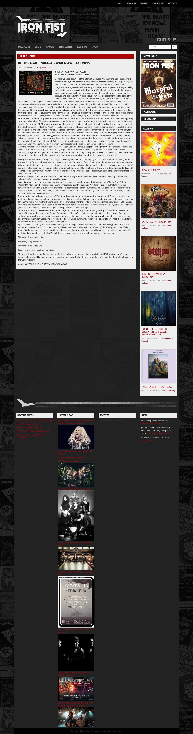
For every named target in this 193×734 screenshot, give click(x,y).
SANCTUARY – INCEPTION (156, 221)
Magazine (24, 47)
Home (119, 4)
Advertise (172, 4)
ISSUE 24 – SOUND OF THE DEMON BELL (34, 421)
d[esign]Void (146, 440)
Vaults (50, 47)
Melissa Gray (46, 68)
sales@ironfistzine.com (151, 423)
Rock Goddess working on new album (74, 489)
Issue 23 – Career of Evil (27, 424)
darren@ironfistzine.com (159, 433)
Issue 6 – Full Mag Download (29, 428)
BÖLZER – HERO (150, 169)
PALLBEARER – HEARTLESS (156, 386)
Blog (38, 47)
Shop (95, 47)
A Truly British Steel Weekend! (71, 458)
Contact (144, 4)
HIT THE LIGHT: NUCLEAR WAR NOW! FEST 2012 (54, 63)
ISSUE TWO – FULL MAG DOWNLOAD (33, 431)
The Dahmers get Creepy (69, 461)
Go (174, 47)
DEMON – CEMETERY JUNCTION (153, 275)
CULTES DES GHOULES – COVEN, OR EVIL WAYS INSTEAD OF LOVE (155, 331)
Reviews (82, 47)
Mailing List (158, 4)
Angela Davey (169, 391)
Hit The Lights (27, 56)
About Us (131, 4)
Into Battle (65, 47)
